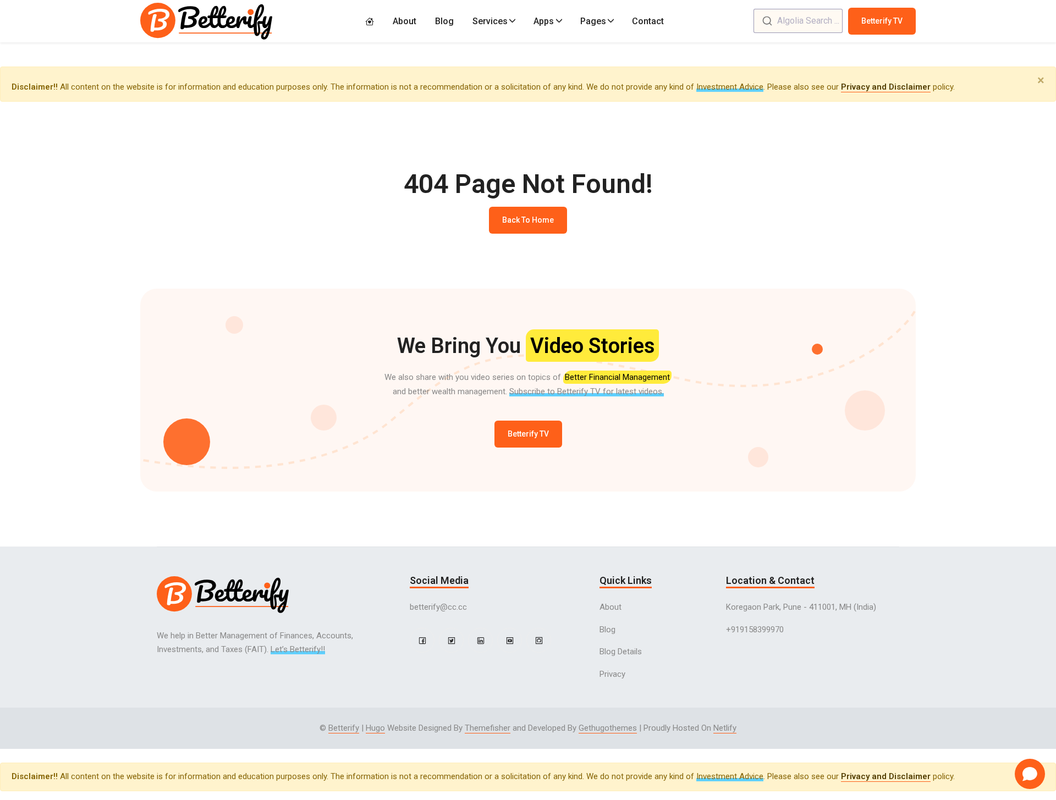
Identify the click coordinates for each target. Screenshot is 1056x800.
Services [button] (490, 21)
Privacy (612, 674)
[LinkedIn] (480, 640)
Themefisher (487, 728)
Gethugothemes (608, 728)
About (404, 21)
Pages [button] (593, 21)
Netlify (724, 728)
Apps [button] (544, 21)
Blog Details (621, 651)
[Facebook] (422, 640)
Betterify (343, 728)
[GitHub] (538, 640)
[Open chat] (1030, 774)
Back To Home (528, 220)
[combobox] (798, 21)
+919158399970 (755, 630)
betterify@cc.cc (438, 607)
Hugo (375, 728)
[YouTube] (509, 640)
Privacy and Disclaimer (886, 87)
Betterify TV (882, 20)
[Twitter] (451, 640)
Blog (444, 21)
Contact (648, 21)
